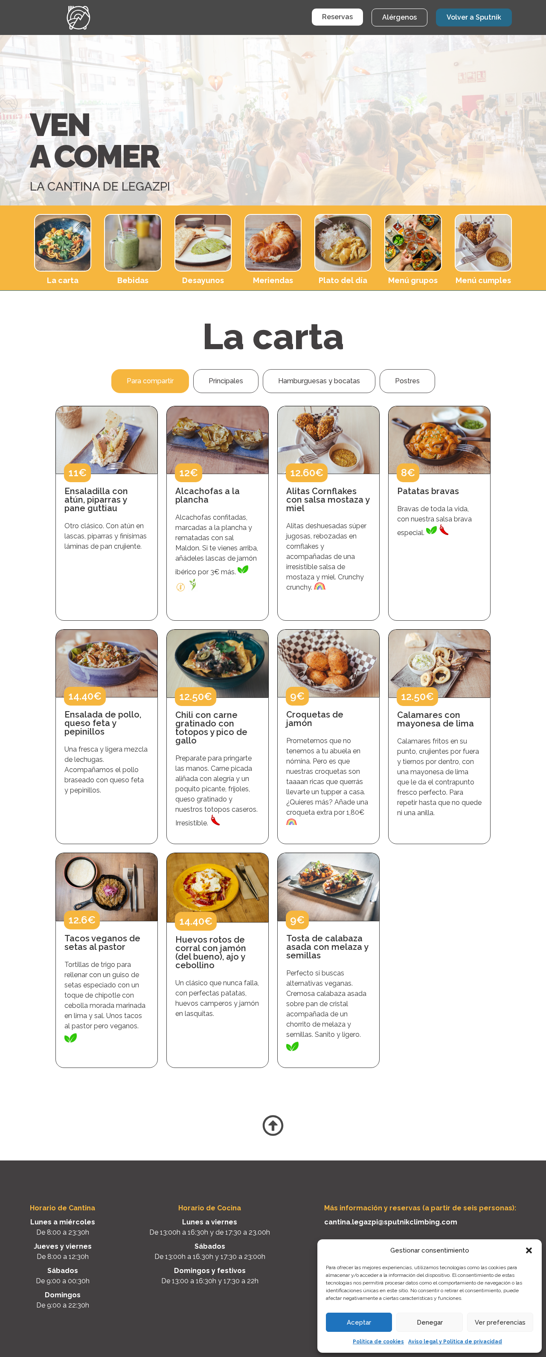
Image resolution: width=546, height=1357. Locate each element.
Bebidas (132, 280)
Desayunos (203, 280)
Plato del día (343, 280)
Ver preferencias (500, 1322)
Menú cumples (483, 280)
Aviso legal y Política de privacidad (455, 1342)
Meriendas (273, 280)
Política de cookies (378, 1342)
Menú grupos (413, 280)
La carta (62, 280)
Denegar (430, 1322)
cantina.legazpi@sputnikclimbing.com (390, 1222)
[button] (529, 1250)
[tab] (150, 381)
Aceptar (359, 1322)
